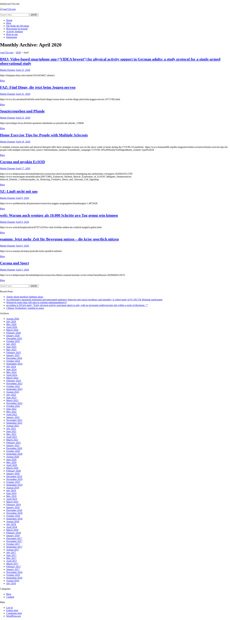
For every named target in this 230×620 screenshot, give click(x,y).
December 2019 (14, 476)
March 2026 (12, 330)
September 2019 (14, 485)
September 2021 (14, 423)
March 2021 (12, 439)
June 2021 (11, 431)
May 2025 (11, 349)
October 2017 (13, 544)
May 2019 (11, 496)
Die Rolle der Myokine (17, 26)
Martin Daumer (7, 70)
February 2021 (13, 442)
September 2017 (14, 547)
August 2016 (12, 580)
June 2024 (11, 369)
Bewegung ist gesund (17, 28)
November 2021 (14, 420)
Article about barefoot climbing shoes (24, 296)
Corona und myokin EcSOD (22, 162)
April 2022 (11, 414)
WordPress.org (13, 616)
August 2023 (12, 392)
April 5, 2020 (22, 269)
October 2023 (13, 386)
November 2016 (14, 572)
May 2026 (11, 324)
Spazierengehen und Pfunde (22, 111)
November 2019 (14, 479)
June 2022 (11, 408)
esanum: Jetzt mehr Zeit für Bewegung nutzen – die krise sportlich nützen (59, 239)
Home (9, 20)
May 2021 (11, 434)
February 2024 (13, 380)
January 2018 (13, 535)
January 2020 (13, 473)
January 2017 (13, 569)
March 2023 (12, 400)
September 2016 (14, 577)
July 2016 (11, 583)
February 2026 (13, 332)
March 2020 (12, 468)
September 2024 (14, 363)
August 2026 (12, 318)
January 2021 (13, 445)
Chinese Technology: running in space (25, 308)
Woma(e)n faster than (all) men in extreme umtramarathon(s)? (36, 302)
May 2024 (11, 372)
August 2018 (12, 521)
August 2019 (12, 487)
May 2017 (11, 558)
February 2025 (13, 352)
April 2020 (11, 465)
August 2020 (12, 456)
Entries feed (12, 610)
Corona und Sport (14, 263)
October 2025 (13, 341)
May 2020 (11, 462)
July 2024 (11, 366)
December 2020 (14, 448)
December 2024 (14, 358)
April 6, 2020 (22, 245)
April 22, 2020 (23, 94)
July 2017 (11, 552)
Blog (8, 23)
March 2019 (12, 501)
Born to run (12, 34)
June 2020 (11, 459)
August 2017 (12, 549)
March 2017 (12, 563)
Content (10, 597)
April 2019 (11, 499)
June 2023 (11, 397)
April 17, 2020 (23, 168)
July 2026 (11, 321)
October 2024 (13, 361)
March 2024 (12, 378)
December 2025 (14, 338)
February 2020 (13, 470)
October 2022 (13, 406)
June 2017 (11, 555)
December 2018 (14, 510)
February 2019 (13, 504)
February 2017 (13, 566)
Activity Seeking (14, 31)
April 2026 (11, 327)
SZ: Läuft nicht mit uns (19, 191)
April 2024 (11, 375)
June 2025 (11, 347)
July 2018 (11, 524)
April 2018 (11, 527)
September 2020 (14, 454)
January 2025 (13, 355)
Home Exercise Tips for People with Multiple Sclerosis (44, 135)
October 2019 (13, 482)
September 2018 (14, 518)
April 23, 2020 (23, 70)
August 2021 (12, 425)
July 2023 (11, 394)
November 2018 (14, 513)
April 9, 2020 (22, 198)
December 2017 (14, 538)
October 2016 (13, 575)
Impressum (11, 37)
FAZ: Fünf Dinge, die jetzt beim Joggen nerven (37, 87)
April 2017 (11, 561)
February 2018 (13, 532)
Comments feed (14, 613)
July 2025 (11, 344)
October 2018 (13, 516)
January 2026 (13, 335)
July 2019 (11, 490)
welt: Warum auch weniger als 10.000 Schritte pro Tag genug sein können (59, 215)
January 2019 (13, 507)
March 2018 (12, 530)
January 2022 (13, 417)
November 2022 (14, 403)
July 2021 (11, 428)
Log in (9, 607)
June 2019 (11, 493)
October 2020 (13, 451)
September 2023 (14, 389)
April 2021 (11, 437)
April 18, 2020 (23, 141)
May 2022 (11, 411)
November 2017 (14, 541)
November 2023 (14, 383)
